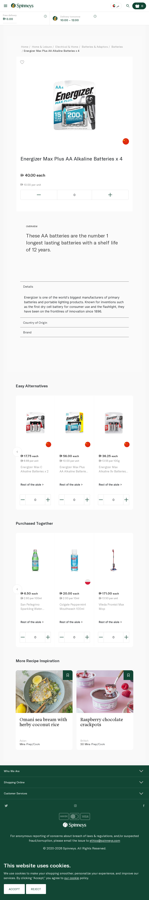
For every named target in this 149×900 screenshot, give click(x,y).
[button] (17, 452)
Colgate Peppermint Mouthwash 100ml (73, 607)
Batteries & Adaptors (95, 46)
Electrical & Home (66, 46)
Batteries (117, 46)
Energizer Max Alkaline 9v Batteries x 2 (113, 469)
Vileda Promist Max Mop (111, 607)
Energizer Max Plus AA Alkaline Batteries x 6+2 (73, 469)
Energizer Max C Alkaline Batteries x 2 (35, 469)
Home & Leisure (42, 46)
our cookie (71, 878)
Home (24, 46)
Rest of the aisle (31, 484)
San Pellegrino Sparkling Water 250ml (31, 607)
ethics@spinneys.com (105, 840)
